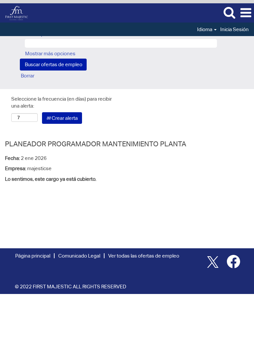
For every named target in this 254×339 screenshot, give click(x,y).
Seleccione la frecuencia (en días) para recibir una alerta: (61, 102)
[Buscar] (229, 12)
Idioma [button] (205, 29)
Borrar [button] (27, 75)
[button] (245, 12)
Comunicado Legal (79, 256)
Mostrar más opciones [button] (50, 53)
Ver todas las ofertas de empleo (143, 256)
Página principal (32, 256)
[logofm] (14, 12)
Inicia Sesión (234, 29)
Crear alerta (64, 118)
